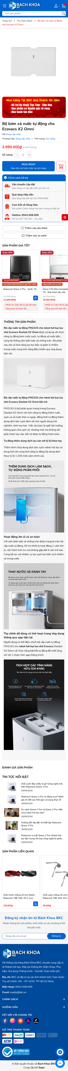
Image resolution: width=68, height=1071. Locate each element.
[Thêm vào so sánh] (35, 275)
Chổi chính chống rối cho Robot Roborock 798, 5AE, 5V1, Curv (19, 896)
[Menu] (4, 5)
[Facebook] (5, 1021)
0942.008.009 (30, 215)
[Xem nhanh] (35, 262)
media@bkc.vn (18, 992)
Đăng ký (56, 936)
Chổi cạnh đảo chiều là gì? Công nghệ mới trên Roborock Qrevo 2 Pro (41, 785)
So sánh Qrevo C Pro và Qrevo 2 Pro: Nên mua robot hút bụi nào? (42, 811)
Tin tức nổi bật (15, 777)
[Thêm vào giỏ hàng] (35, 903)
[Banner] (34, 107)
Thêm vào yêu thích (36, 228)
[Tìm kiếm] (63, 13)
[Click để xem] (34, 62)
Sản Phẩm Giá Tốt (16, 245)
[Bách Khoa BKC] (24, 6)
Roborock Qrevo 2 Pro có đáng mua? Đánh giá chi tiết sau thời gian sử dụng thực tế (42, 798)
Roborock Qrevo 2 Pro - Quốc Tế (19, 289)
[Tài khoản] (56, 5)
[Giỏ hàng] (64, 5)
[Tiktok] (36, 1021)
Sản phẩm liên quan (18, 851)
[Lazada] (28, 1021)
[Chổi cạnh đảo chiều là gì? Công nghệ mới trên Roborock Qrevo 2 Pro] (12, 786)
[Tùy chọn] (35, 298)
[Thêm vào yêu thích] (35, 268)
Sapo (42, 1067)
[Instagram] (12, 1021)
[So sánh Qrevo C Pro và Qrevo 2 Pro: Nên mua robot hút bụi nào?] (12, 812)
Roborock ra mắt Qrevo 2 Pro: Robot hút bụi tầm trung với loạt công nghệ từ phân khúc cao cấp (41, 838)
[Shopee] (20, 1021)
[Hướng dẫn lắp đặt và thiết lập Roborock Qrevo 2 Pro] (12, 825)
